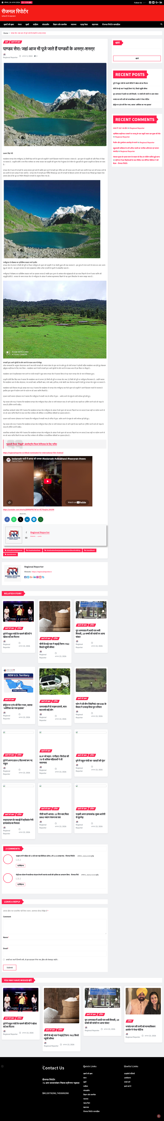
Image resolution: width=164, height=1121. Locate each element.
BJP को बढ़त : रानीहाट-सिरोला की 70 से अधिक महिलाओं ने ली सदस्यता (54, 759)
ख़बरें (27, 24)
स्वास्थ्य (73, 24)
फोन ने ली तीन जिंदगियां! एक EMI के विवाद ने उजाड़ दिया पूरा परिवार (91, 705)
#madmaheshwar (34, 550)
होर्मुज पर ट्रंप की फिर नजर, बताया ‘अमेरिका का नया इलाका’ (17, 706)
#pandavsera (11, 554)
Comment (7, 917)
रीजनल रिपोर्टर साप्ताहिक (111, 24)
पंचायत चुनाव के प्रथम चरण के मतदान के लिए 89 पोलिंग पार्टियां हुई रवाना (136, 157)
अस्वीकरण (127, 1078)
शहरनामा (95, 24)
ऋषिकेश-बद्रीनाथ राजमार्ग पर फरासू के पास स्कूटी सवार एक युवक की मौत (136, 134)
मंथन (19, 24)
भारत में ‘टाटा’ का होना (120, 128)
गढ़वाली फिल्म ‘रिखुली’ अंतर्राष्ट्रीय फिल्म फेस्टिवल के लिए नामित (31, 444)
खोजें (117, 42)
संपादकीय (45, 24)
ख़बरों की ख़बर (9, 24)
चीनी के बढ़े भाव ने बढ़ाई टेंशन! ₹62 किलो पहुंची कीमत (130, 89)
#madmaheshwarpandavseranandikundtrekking (63, 550)
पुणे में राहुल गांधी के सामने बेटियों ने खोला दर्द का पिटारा (17, 635)
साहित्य (35, 24)
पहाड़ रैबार (84, 24)
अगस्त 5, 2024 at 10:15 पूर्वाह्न (89, 875)
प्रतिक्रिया (20, 866)
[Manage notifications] (159, 1116)
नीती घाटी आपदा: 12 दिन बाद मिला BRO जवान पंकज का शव (54, 816)
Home (5, 33)
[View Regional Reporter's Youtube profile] (26, 538)
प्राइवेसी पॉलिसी (129, 1074)
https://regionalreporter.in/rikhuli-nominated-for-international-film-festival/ (33, 453)
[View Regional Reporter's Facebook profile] (26, 532)
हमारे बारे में (127, 1086)
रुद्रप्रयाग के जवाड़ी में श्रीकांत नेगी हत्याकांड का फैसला (18, 821)
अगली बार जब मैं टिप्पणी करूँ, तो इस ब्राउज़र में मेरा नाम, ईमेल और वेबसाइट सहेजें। (32, 960)
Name (6, 937)
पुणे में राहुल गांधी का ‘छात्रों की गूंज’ (90, 760)
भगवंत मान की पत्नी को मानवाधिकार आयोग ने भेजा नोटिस (131, 99)
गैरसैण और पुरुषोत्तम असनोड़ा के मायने (125, 142)
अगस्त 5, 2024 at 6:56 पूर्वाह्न (85, 856)
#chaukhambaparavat (14, 550)
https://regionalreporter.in (42, 572)
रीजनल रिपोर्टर (15, 11)
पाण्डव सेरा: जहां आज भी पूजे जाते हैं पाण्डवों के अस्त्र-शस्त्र (28, 33)
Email (5, 948)
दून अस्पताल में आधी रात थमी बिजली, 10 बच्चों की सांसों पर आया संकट (90, 633)
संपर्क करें (127, 1082)
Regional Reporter (10, 57)
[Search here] (161, 24)
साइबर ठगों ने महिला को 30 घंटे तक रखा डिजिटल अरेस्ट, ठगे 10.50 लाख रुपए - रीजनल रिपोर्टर (45, 856)
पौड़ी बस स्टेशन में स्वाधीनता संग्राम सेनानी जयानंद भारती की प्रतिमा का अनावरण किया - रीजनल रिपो (47, 875)
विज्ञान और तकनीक (60, 24)
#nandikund (90, 550)
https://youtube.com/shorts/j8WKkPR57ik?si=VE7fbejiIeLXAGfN (28, 510)
